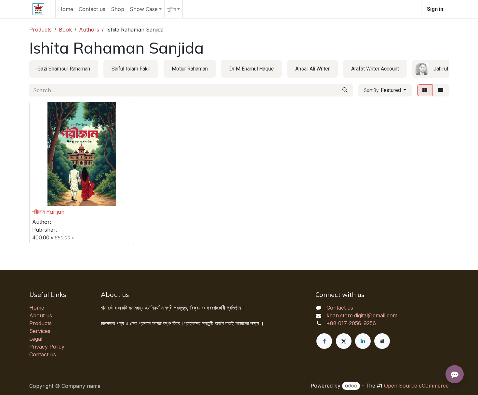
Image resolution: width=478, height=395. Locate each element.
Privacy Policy (46, 346)
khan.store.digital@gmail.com (361, 315)
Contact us (42, 354)
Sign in (435, 9)
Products (40, 29)
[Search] (345, 90)
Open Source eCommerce (416, 385)
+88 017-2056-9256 (351, 323)
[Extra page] (382, 341)
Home (36, 307)
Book (65, 29)
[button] (385, 90)
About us (40, 315)
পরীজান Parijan (48, 211)
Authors (89, 29)
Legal (35, 339)
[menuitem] (66, 9)
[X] (344, 341)
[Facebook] (324, 341)
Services (39, 331)
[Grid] (425, 90)
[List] (440, 90)
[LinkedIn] (363, 341)
